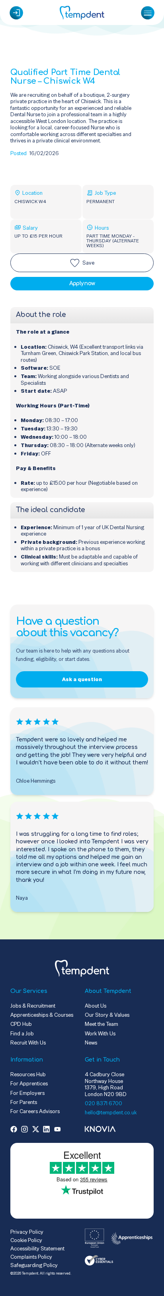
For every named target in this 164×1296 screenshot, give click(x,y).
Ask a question (82, 679)
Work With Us (100, 1033)
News (91, 1042)
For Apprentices (29, 1083)
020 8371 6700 (103, 1103)
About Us (95, 1005)
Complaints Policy (31, 1256)
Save (88, 262)
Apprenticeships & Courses (41, 1014)
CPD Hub (21, 1023)
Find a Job (22, 1033)
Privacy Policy (26, 1231)
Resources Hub (28, 1074)
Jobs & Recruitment (32, 1005)
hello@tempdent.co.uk (111, 1112)
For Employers (27, 1092)
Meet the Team (101, 1023)
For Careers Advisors (35, 1111)
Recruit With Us (28, 1042)
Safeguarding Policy (34, 1265)
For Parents (23, 1102)
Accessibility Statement (37, 1248)
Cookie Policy (26, 1240)
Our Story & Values (107, 1014)
